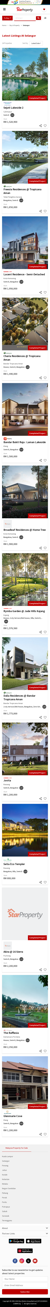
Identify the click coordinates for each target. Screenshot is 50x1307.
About (5, 1228)
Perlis (4, 1202)
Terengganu (7, 1220)
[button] (7, 18)
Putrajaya (6, 1206)
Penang (5, 1165)
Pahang (5, 1193)
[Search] (38, 18)
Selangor (6, 1161)
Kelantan (5, 1179)
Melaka (5, 1184)
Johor (4, 1170)
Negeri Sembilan (9, 1188)
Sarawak (5, 1216)
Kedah (4, 1174)
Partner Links (8, 1233)
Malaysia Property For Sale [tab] (17, 1148)
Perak (4, 1197)
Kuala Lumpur (7, 1156)
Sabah (4, 1211)
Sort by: (25, 43)
